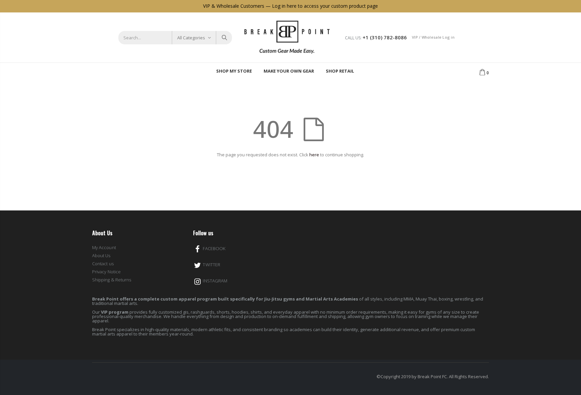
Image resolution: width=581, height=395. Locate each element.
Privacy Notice (106, 272)
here (314, 155)
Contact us (103, 264)
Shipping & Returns (111, 280)
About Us (101, 255)
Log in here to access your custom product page (325, 6)
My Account (104, 247)
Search (223, 37)
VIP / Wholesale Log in (433, 37)
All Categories (191, 38)
